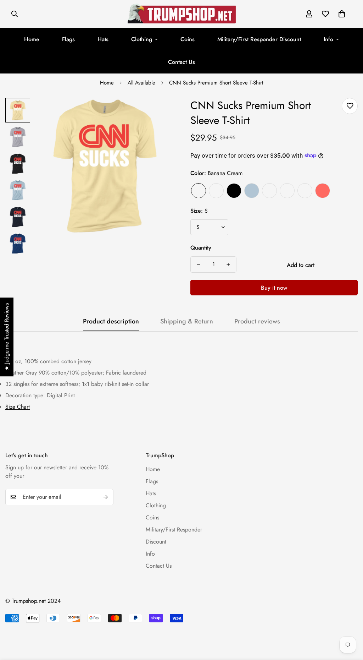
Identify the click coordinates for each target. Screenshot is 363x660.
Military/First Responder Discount (259, 39)
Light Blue (252, 191)
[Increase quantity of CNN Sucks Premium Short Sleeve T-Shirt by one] (228, 264)
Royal (287, 191)
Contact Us (181, 62)
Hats (102, 39)
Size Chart (17, 407)
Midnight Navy (269, 191)
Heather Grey (216, 191)
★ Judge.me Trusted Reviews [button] (6, 337)
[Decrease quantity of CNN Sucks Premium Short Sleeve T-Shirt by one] (198, 264)
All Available (141, 83)
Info (328, 39)
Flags (68, 39)
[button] (342, 14)
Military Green (305, 191)
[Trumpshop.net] (182, 14)
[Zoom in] (158, 113)
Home (31, 39)
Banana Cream (198, 191)
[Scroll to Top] (349, 621)
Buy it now (274, 288)
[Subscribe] (105, 497)
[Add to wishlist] (350, 106)
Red (322, 191)
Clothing (141, 39)
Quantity (200, 248)
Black (234, 191)
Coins (187, 39)
